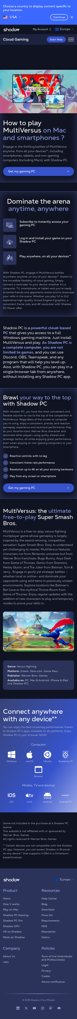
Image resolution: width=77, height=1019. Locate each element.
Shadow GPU (11, 926)
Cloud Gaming (16, 39)
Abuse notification (53, 981)
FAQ (44, 926)
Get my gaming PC (21, 171)
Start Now (56, 39)
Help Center (49, 898)
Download (47, 909)
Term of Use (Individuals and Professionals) (56, 958)
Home (6, 898)
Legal (44, 965)
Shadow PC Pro (13, 920)
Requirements (50, 920)
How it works (11, 904)
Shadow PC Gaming (15, 915)
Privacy (46, 970)
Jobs (6, 962)
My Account (40, 29)
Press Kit (47, 915)
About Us (9, 956)
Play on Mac (10, 909)
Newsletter (48, 931)
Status (45, 937)
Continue (59, 17)
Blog (44, 904)
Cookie (45, 976)
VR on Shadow (12, 931)
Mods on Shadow (14, 937)
